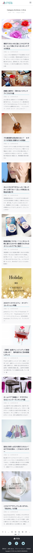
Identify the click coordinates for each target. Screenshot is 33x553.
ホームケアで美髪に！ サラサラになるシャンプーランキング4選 (16, 398)
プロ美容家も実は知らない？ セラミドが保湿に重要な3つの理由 (16, 139)
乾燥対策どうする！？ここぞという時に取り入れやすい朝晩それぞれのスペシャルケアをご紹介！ (16, 243)
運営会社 (4, 548)
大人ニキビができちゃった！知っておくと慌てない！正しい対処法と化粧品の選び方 (16, 189)
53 (12, 532)
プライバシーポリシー (20, 548)
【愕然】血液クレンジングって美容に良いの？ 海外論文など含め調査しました (16, 352)
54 (15, 532)
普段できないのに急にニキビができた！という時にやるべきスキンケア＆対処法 (16, 46)
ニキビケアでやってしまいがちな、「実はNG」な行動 (16, 507)
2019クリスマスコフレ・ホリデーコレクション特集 (16, 304)
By (8, 52)
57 (26, 532)
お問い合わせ (11, 548)
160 (15, 534)
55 (19, 532)
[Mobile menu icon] (30, 3)
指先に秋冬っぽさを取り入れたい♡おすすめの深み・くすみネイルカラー (16, 449)
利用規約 (29, 548)
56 (22, 532)
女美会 (5, 52)
